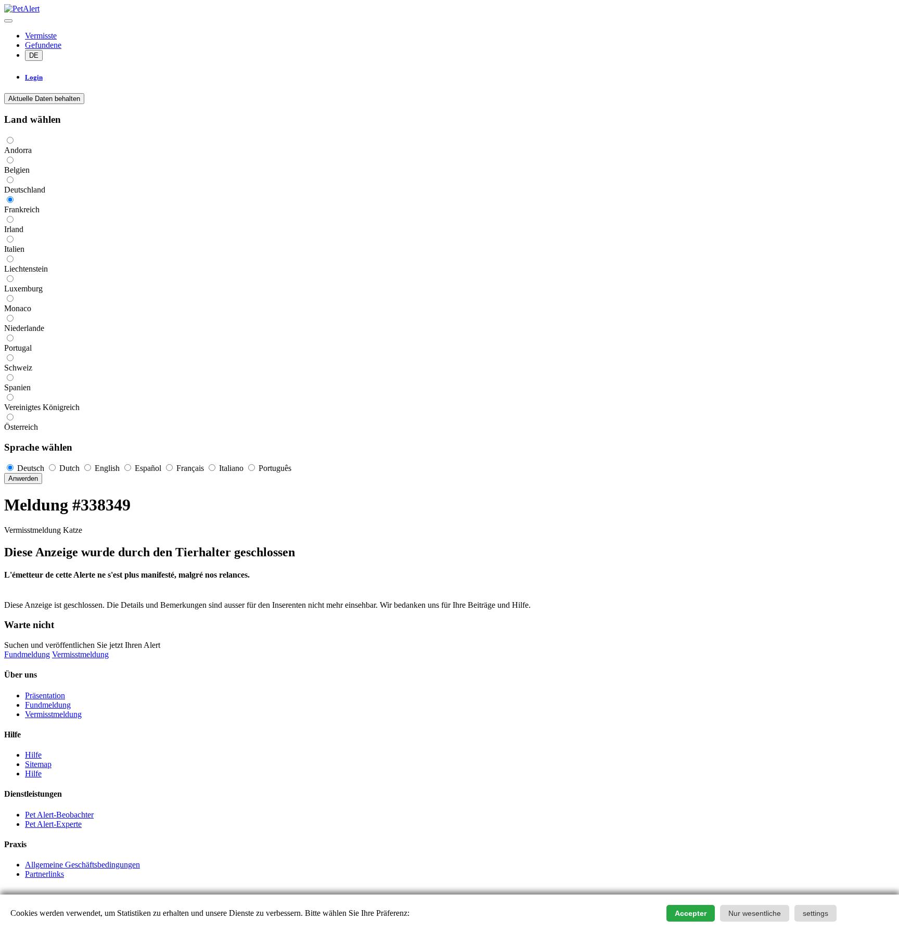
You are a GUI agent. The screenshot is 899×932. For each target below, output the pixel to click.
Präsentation (45, 695)
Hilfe (33, 754)
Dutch (69, 468)
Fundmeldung (27, 654)
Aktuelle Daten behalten (44, 99)
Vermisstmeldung (80, 654)
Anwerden (23, 478)
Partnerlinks (44, 874)
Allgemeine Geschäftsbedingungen (82, 864)
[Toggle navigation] (8, 20)
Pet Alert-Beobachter (59, 814)
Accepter (691, 913)
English (107, 468)
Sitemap (38, 764)
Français (190, 468)
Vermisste (41, 35)
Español (148, 468)
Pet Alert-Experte (53, 824)
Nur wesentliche (754, 913)
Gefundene (43, 45)
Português (273, 468)
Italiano (231, 468)
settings (815, 913)
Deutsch (30, 468)
